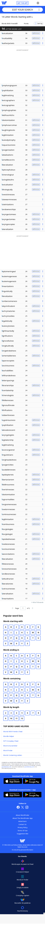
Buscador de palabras (23, 903)
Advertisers (22, 821)
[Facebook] (18, 807)
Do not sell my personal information (22, 850)
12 (22, 718)
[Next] (32, 608)
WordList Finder (22, 880)
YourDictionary (22, 911)
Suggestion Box (22, 834)
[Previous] (12, 608)
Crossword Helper (22, 872)
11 (16, 718)
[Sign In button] (38, 3)
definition (36, 33)
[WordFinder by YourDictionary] (4, 3)
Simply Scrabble (22, 887)
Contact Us (22, 824)
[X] (22, 807)
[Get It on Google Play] (32, 781)
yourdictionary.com (6, 767)
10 (11, 718)
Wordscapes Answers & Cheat (22, 864)
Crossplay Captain (22, 895)
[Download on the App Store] (13, 781)
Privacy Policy (22, 827)
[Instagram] (27, 807)
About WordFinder (22, 815)
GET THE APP (22, 3)
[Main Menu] (42, 3)
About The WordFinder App (23, 818)
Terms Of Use (22, 831)
